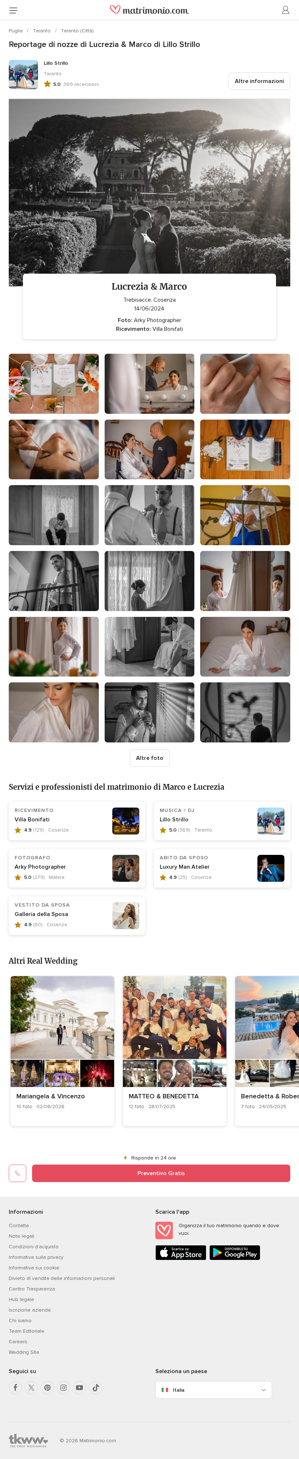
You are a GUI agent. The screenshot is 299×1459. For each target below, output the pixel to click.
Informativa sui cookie (34, 1268)
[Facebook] (15, 1387)
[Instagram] (63, 1387)
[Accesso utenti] (286, 10)
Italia (179, 1390)
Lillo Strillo (174, 819)
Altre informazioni (259, 81)
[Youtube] (79, 1387)
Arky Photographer (40, 867)
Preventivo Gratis (161, 1173)
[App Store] (180, 1259)
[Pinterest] (47, 1387)
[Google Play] (234, 1259)
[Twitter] (31, 1387)
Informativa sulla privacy (36, 1257)
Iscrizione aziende (30, 1310)
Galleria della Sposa (41, 914)
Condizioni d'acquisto (34, 1247)
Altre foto (149, 758)
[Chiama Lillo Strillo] (17, 1173)
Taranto (42, 31)
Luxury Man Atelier (185, 867)
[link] (62, 1051)
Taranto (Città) (77, 31)
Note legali (21, 1236)
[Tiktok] (95, 1387)
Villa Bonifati (32, 819)
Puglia (16, 31)
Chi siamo (20, 1320)
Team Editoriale (26, 1331)
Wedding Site (24, 1352)
